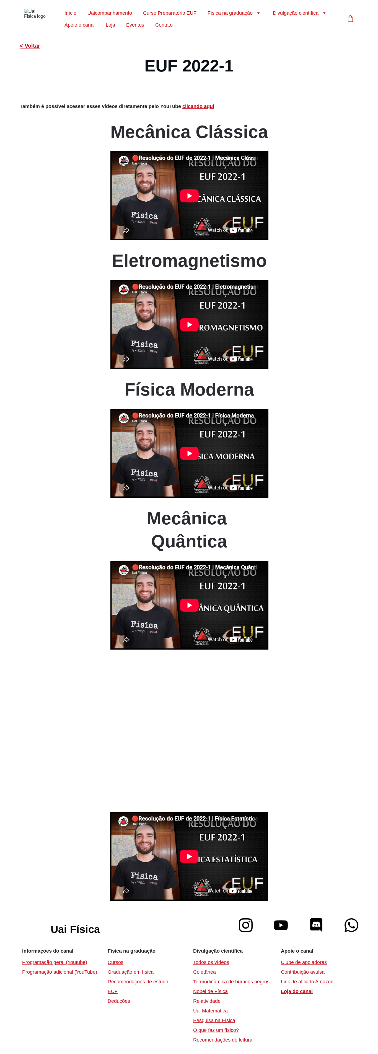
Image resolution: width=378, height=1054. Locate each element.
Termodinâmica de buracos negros (231, 981)
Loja (110, 25)
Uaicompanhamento (109, 13)
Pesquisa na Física (214, 1020)
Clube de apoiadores (304, 962)
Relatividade (207, 1001)
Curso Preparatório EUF (169, 13)
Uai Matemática (210, 1011)
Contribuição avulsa (303, 972)
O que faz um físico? (216, 1030)
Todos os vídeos (211, 962)
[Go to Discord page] (319, 925)
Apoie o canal (79, 25)
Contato (164, 25)
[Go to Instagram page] (248, 925)
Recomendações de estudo (138, 981)
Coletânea (204, 972)
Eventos (135, 25)
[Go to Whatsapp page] (351, 925)
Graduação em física (131, 972)
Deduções (119, 1001)
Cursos (115, 962)
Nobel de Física (210, 991)
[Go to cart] (350, 19)
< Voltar (30, 46)
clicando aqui (198, 106)
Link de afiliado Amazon (307, 981)
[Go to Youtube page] (283, 925)
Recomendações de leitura (222, 1040)
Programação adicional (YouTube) (59, 972)
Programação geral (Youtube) (54, 962)
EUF (113, 991)
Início (70, 13)
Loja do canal (297, 991)
